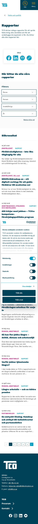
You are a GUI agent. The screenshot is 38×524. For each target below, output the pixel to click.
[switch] (33, 265)
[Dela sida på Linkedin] (15, 57)
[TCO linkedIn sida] (20, 515)
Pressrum (6, 503)
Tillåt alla (19, 293)
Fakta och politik (14, 15)
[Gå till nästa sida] (31, 444)
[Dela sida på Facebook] (8, 57)
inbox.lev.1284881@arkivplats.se (21, 486)
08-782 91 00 (13, 483)
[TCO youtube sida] (25, 515)
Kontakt (6, 508)
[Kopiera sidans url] (29, 57)
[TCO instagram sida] (15, 515)
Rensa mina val (29, 120)
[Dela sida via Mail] (22, 57)
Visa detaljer (26, 286)
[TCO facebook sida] (10, 515)
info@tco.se (12, 489)
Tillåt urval (19, 300)
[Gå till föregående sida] (6, 444)
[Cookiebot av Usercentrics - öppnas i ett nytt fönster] (27, 222)
